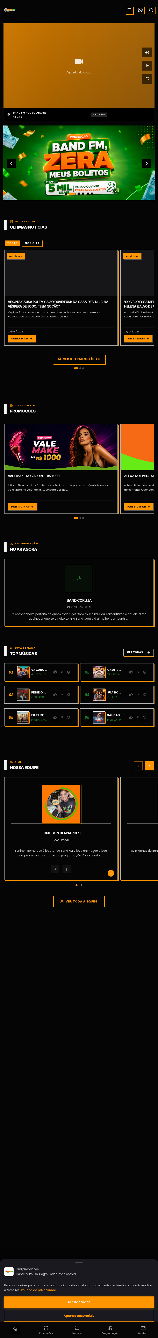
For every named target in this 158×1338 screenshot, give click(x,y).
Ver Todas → (138, 652)
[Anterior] (138, 765)
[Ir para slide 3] (77, 194)
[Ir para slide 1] (66, 194)
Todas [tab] (12, 243)
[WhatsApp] (140, 10)
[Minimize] (10, 1316)
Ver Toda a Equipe (82, 901)
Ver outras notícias (81, 359)
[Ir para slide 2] (70, 194)
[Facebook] (9, 869)
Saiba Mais (20, 338)
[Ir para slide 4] (83, 194)
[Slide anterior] (11, 163)
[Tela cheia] (147, 79)
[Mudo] (147, 52)
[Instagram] (119, 869)
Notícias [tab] (32, 243)
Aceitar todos (79, 1302)
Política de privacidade (38, 1290)
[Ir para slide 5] (88, 194)
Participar (20, 506)
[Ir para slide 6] (92, 194)
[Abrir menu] (129, 10)
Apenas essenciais (79, 1315)
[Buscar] (151, 10)
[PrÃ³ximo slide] (146, 163)
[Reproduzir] (147, 66)
